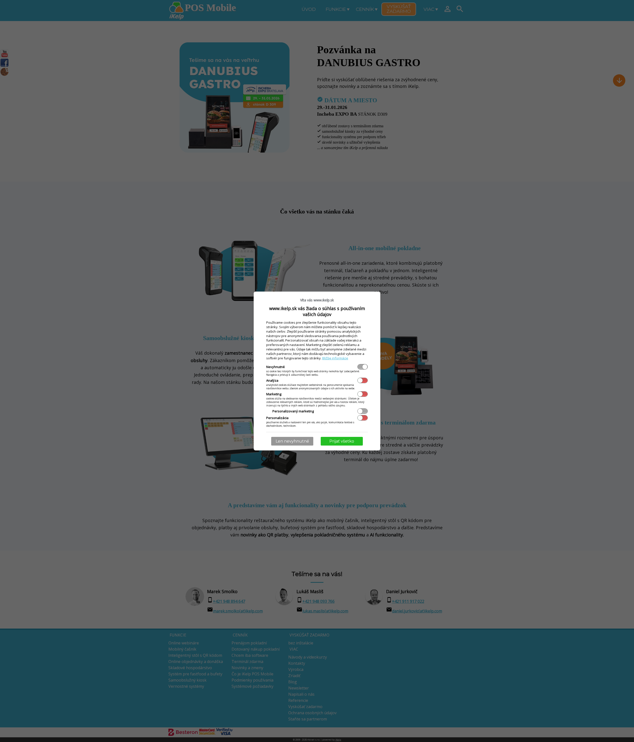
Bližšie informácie (335, 358)
